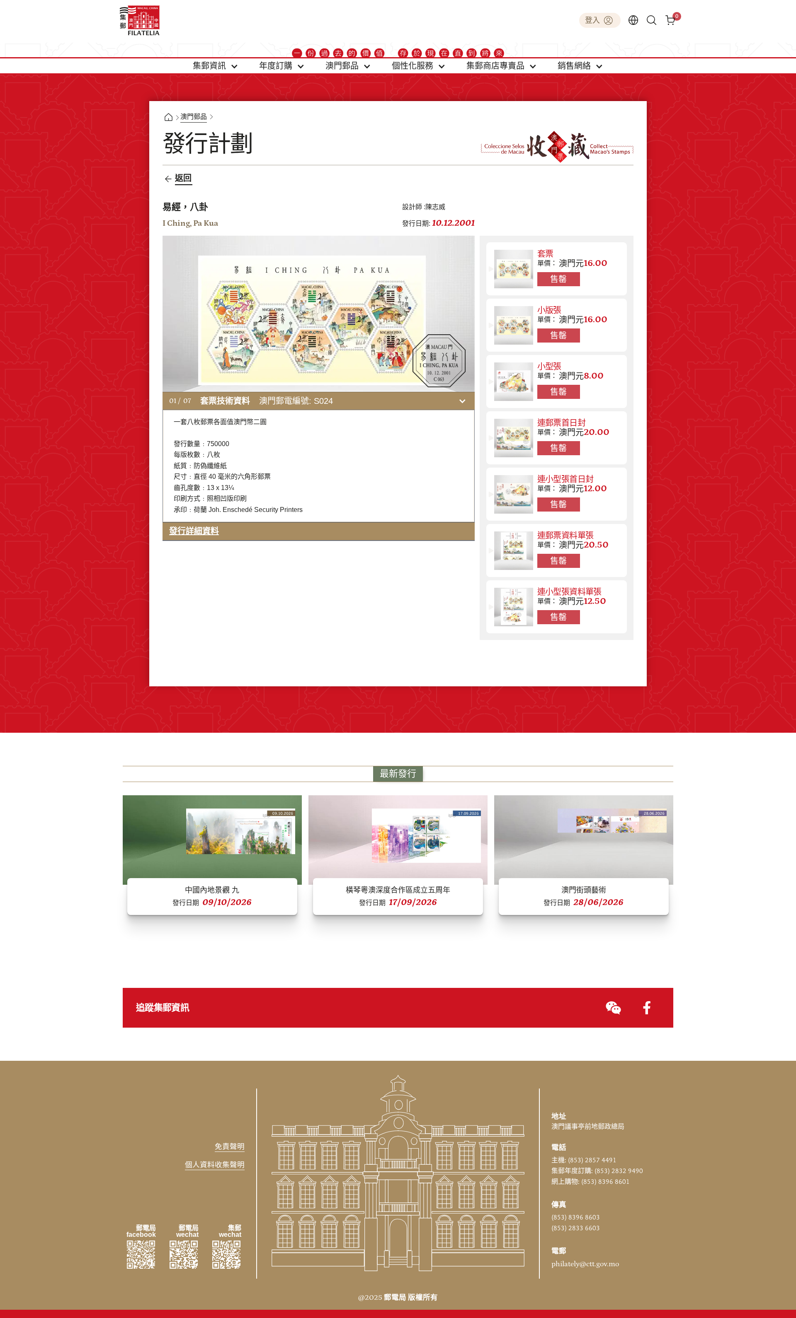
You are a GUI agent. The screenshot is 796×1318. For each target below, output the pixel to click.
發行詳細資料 (194, 531)
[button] (215, 66)
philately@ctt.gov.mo (585, 1264)
